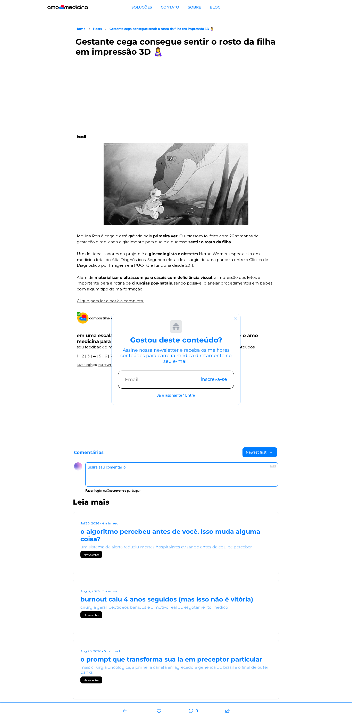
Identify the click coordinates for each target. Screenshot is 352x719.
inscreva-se (214, 379)
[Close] (236, 318)
